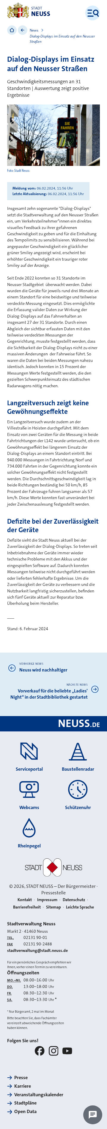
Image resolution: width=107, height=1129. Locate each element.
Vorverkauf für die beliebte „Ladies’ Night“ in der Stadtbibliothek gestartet (49, 694)
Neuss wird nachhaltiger (43, 670)
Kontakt (25, 899)
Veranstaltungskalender (38, 1095)
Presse (21, 1077)
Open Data (25, 1111)
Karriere (22, 1086)
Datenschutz (74, 899)
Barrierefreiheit (27, 907)
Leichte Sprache (80, 907)
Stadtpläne (25, 1103)
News (34, 30)
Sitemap (53, 907)
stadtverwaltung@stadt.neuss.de (37, 950)
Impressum (47, 899)
